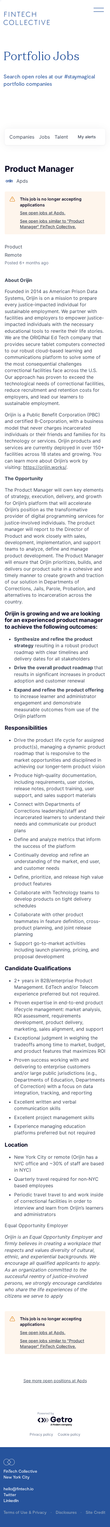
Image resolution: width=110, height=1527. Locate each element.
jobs (44, 137)
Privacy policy (41, 1434)
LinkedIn (11, 1500)
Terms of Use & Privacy (26, 1512)
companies (21, 137)
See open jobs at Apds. (42, 212)
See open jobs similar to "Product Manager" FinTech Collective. (52, 223)
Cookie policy (69, 1434)
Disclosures (67, 1512)
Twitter (10, 1494)
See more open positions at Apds (55, 1380)
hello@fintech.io (18, 1488)
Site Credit (95, 1512)
